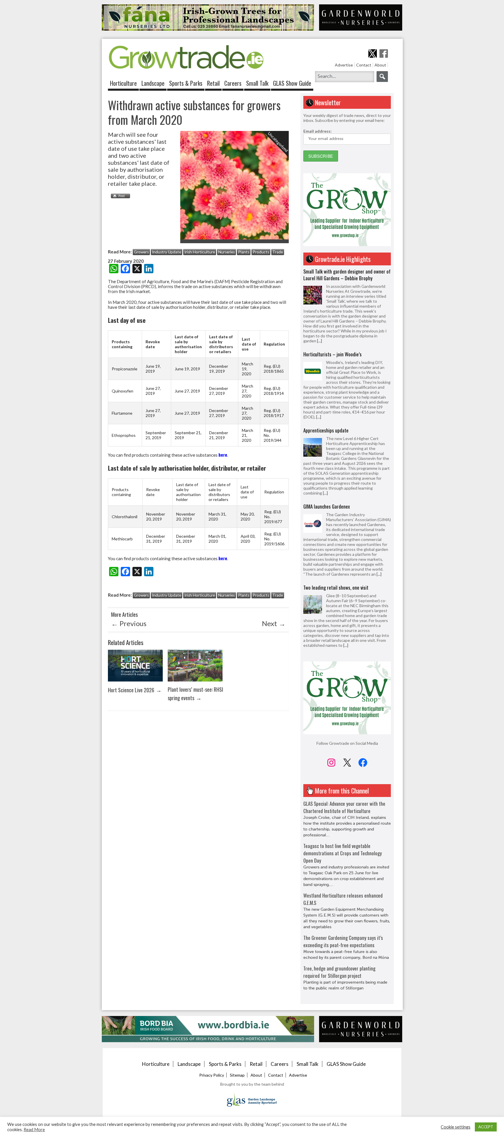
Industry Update (166, 252)
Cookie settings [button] (455, 1126)
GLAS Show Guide (292, 83)
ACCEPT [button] (485, 1126)
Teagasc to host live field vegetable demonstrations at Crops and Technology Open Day (342, 853)
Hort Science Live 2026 (131, 690)
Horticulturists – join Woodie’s (332, 271)
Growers (141, 252)
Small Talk (257, 83)
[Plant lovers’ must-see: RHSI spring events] (195, 682)
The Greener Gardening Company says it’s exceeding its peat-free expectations (343, 941)
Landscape (152, 83)
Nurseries (226, 252)
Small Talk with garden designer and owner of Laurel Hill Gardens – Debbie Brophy (347, 579)
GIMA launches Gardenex (326, 423)
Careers (233, 83)
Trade (277, 252)
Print (119, 196)
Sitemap (237, 1075)
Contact (363, 64)
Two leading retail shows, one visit (335, 504)
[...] (318, 334)
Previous (128, 623)
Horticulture (123, 83)
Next (274, 623)
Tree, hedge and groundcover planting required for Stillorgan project (339, 972)
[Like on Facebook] (383, 53)
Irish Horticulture (199, 252)
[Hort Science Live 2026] (135, 682)
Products (261, 252)
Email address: (317, 131)
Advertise (344, 64)
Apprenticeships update (326, 347)
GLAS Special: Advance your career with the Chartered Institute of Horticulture (344, 807)
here (222, 454)
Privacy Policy (211, 1075)
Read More (34, 1129)
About (380, 64)
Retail (213, 83)
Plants (243, 252)
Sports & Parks (185, 83)
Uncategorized (278, 142)
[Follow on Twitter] (372, 53)
